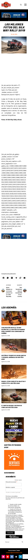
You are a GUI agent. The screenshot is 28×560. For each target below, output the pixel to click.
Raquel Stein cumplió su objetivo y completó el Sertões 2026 (13, 382)
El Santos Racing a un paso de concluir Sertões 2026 (11, 406)
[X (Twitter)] (12, 278)
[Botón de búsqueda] (22, 541)
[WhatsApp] (8, 278)
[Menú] (25, 5)
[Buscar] (21, 4)
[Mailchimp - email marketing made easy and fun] (14, 537)
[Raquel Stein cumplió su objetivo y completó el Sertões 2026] (14, 372)
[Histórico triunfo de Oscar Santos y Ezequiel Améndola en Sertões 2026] (14, 346)
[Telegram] (16, 278)
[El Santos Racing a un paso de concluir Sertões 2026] (14, 396)
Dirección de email (11, 482)
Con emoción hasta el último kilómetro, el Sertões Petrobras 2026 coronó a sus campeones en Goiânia (13, 330)
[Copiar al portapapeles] (20, 278)
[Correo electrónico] (24, 278)
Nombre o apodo (10, 487)
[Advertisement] (14, 70)
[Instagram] (3, 556)
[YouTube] (7, 556)
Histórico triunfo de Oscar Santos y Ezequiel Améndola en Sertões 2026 (13, 357)
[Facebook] (3, 278)
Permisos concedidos (12, 496)
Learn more (21, 528)
